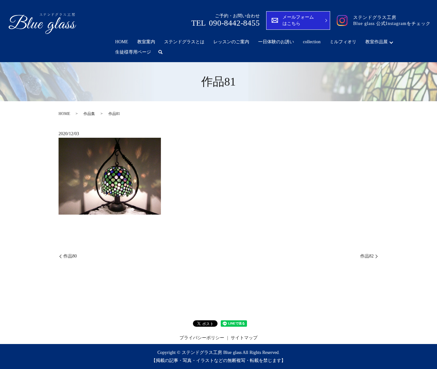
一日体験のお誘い (276, 41)
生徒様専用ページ (133, 52)
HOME (121, 41)
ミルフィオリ (343, 41)
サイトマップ (244, 337)
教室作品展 (376, 41)
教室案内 (146, 41)
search (160, 52)
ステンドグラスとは (184, 41)
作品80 (70, 256)
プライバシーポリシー (201, 337)
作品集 (89, 113)
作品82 (367, 256)
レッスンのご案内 (231, 41)
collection (312, 41)
